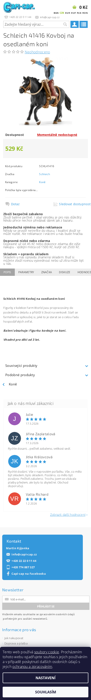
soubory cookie (46, 652)
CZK (62, 12)
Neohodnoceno (37, 52)
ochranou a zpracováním (32, 666)
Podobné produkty (20, 375)
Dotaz (15, 204)
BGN (56, 12)
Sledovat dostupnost (72, 204)
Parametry (26, 272)
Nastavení (45, 677)
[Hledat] (65, 24)
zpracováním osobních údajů (57, 614)
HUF (73, 12)
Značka (46, 272)
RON (85, 12)
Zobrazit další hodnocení (67, 514)
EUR (67, 12)
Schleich (44, 174)
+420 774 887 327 (23, 567)
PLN (79, 12)
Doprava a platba (16, 643)
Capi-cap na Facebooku (28, 574)
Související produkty (21, 365)
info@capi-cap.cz (24, 554)
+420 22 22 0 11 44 (23, 561)
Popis (7, 272)
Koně (42, 182)
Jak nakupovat (13, 638)
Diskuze (64, 272)
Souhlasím (45, 692)
